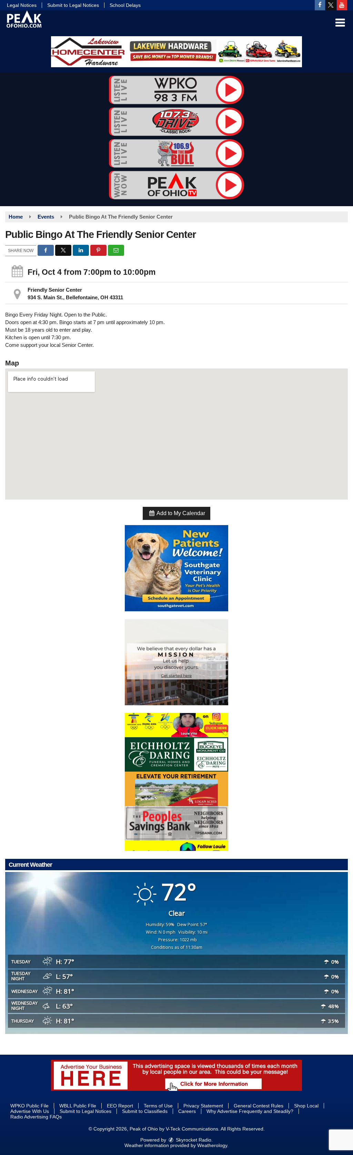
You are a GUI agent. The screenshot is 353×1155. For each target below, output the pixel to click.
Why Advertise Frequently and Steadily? (249, 1111)
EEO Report (120, 1105)
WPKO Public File (29, 1105)
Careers (187, 1111)
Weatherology (212, 1145)
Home (16, 217)
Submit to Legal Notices (73, 5)
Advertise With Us (29, 1111)
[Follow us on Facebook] (320, 5)
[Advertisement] (176, 51)
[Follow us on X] (331, 5)
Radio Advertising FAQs (36, 1116)
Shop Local (306, 1105)
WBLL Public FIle (77, 1105)
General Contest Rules (258, 1105)
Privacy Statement (203, 1105)
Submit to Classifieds (145, 1111)
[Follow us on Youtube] (342, 5)
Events (46, 217)
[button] (340, 22)
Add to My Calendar (180, 513)
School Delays (125, 5)
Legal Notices (22, 5)
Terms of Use (158, 1105)
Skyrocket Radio (192, 1140)
